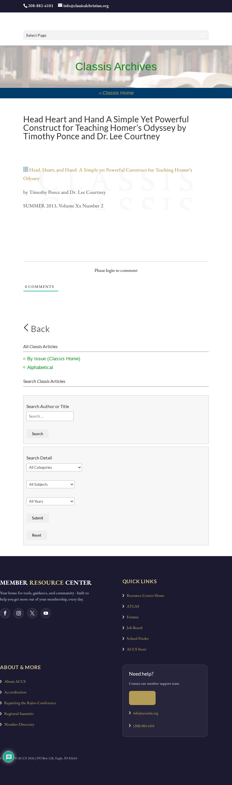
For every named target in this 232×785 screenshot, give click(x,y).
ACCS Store (135, 649)
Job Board (133, 627)
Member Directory (18, 724)
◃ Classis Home (116, 93)
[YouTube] (46, 613)
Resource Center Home (144, 595)
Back (39, 329)
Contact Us (142, 697)
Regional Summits (18, 713)
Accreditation (14, 692)
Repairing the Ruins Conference (29, 702)
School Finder (136, 638)
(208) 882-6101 (142, 725)
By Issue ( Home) (53, 358)
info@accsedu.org (145, 713)
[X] (32, 613)
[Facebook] (5, 613)
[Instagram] (19, 613)
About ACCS (14, 681)
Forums (131, 616)
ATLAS (131, 606)
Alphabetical (40, 367)
